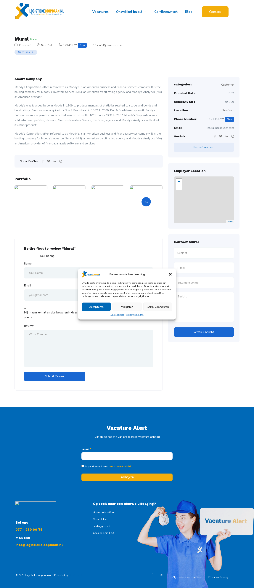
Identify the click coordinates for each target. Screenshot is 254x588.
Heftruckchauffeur (104, 512)
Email (27, 285)
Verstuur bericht (204, 332)
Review (29, 326)
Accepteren (96, 307)
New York (47, 45)
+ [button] (179, 181)
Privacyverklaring (135, 314)
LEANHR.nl (75, 575)
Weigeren (127, 307)
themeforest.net (204, 147)
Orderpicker (100, 519)
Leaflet (230, 221)
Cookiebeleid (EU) (103, 533)
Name (28, 263)
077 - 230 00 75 (28, 529)
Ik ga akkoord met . (108, 466)
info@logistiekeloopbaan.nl (39, 545)
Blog (188, 11)
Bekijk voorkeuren (158, 307)
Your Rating (47, 256)
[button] (170, 274)
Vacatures (100, 11)
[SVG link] (39, 11)
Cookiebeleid (117, 314)
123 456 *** (74, 45)
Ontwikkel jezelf (129, 11)
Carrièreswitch (166, 11)
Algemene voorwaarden (186, 577)
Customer (24, 45)
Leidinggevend (101, 526)
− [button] (179, 187)
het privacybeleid (120, 466)
